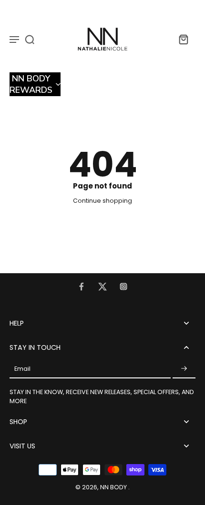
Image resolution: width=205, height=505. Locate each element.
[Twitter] (102, 286)
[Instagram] (123, 286)
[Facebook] (81, 286)
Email (22, 369)
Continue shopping (102, 201)
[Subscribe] (184, 368)
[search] (29, 39)
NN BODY (114, 487)
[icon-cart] (183, 39)
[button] (35, 84)
